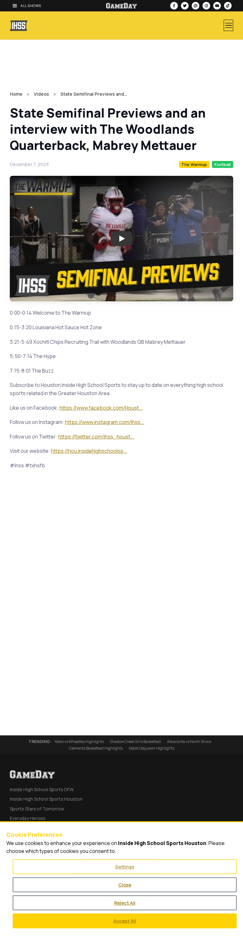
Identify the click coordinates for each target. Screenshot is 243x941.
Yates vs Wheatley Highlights (79, 741)
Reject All (124, 903)
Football (223, 164)
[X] (185, 6)
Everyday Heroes (28, 818)
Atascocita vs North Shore (189, 741)
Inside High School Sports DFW (42, 789)
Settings (124, 867)
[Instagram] (206, 6)
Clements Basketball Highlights (96, 748)
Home (16, 94)
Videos (41, 94)
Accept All (124, 921)
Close (124, 885)
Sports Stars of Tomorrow (37, 809)
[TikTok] (228, 6)
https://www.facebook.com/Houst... (101, 407)
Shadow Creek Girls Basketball (135, 741)
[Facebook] (174, 6)
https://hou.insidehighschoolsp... (89, 450)
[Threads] (195, 6)
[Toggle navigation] (228, 25)
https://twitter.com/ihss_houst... (96, 436)
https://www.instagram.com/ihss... (104, 422)
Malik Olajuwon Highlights (151, 748)
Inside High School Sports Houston (46, 799)
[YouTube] (217, 6)
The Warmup (194, 164)
